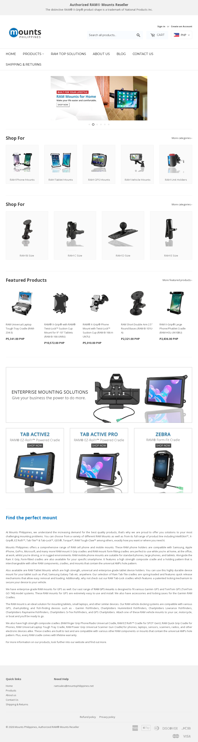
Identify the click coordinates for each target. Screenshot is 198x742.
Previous (12, 98)
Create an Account (181, 26)
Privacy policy (107, 717)
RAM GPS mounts (104, 589)
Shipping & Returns (23, 64)
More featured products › (177, 280)
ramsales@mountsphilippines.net (74, 686)
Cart (160, 35)
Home (11, 54)
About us (11, 695)
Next (186, 98)
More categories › (182, 138)
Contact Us (143, 54)
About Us (101, 54)
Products (32, 54)
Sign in (161, 26)
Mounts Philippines (26, 727)
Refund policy (88, 717)
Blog (121, 54)
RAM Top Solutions (68, 54)
